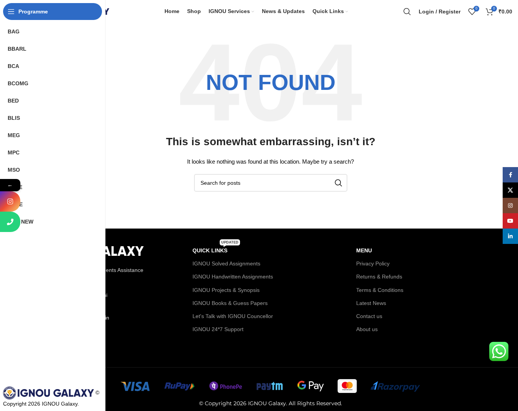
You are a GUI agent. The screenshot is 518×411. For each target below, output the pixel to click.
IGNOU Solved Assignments (226, 263)
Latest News (371, 303)
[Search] (407, 11)
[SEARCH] (338, 183)
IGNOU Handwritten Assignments (232, 276)
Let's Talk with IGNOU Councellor (232, 316)
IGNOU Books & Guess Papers (230, 303)
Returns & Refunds (379, 276)
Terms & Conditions (379, 290)
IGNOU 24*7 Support (217, 329)
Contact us (369, 316)
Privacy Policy (373, 263)
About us (367, 329)
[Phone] (10, 222)
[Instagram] (10, 201)
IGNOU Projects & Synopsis (226, 290)
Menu (364, 250)
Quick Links (215, 249)
